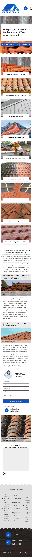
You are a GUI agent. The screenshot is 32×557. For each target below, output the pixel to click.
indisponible (14, 409)
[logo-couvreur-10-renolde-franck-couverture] (11, 8)
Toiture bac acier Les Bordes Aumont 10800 (6, 498)
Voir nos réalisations (10, 44)
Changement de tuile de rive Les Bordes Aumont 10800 (27, 517)
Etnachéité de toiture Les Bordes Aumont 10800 (17, 512)
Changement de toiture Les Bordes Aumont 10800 (6, 508)
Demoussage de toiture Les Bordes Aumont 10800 (17, 502)
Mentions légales (24, 553)
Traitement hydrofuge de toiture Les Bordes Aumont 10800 (27, 505)
